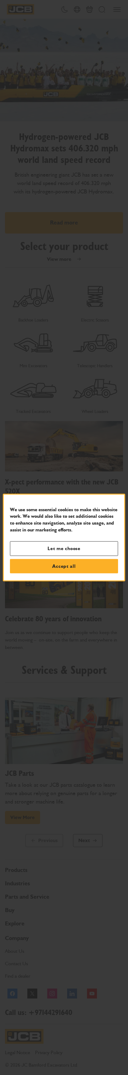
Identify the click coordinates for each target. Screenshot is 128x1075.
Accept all (63, 566)
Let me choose (64, 548)
